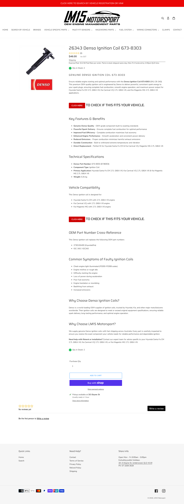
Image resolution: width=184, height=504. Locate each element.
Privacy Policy (75, 464)
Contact (73, 457)
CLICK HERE (77, 105)
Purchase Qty (75, 361)
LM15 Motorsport (159, 498)
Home (21, 457)
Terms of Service (76, 460)
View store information (80, 401)
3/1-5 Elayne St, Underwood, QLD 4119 (135, 463)
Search (21, 460)
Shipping (72, 60)
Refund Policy (75, 467)
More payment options (96, 389)
